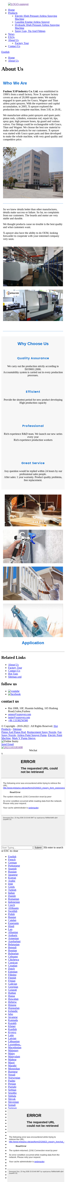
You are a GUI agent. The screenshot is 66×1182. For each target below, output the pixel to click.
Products (12, 12)
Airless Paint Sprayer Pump (32, 735)
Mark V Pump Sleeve (23, 738)
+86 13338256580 (18, 720)
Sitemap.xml (14, 676)
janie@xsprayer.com (19, 717)
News (11, 34)
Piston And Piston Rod (13, 732)
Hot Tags (13, 673)
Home (11, 9)
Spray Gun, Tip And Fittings (30, 31)
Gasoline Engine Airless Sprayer (32, 22)
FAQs (11, 37)
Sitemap (17, 729)
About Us (13, 40)
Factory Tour (22, 43)
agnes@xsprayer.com (19, 714)
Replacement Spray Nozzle (41, 732)
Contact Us (14, 46)
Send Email (7, 744)
